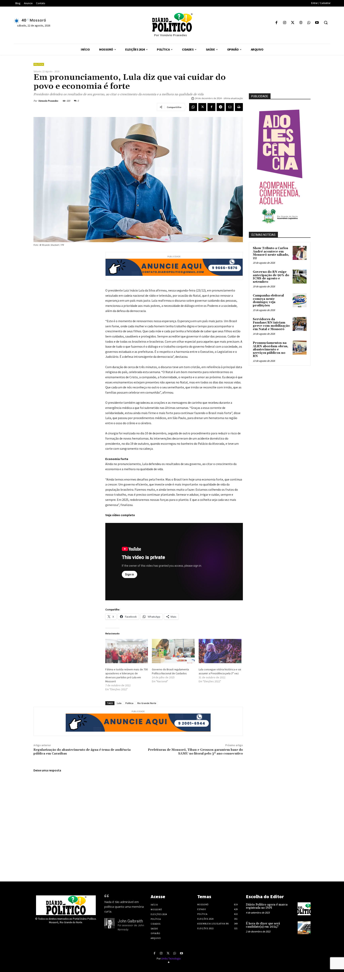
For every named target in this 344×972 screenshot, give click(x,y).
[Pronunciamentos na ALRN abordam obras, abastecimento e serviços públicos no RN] (300, 348)
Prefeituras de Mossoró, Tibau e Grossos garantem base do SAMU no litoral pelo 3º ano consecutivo (195, 752)
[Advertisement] (288, 411)
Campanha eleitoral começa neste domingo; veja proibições (268, 300)
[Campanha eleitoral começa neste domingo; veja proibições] (300, 300)
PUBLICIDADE (259, 96)
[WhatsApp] (309, 23)
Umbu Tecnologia (171, 958)
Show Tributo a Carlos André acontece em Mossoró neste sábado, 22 (271, 253)
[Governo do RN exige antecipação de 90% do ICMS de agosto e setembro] (300, 277)
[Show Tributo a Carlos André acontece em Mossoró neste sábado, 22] (300, 253)
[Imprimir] (239, 107)
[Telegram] (221, 107)
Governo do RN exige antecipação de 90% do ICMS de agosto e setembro (271, 277)
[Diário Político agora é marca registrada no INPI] (304, 908)
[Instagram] (284, 23)
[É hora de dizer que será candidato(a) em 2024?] (304, 927)
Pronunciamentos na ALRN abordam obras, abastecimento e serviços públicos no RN (270, 349)
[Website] (301, 23)
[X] (293, 23)
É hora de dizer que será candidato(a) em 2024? (263, 925)
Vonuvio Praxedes (48, 100)
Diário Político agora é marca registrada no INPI (266, 906)
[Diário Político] (171, 22)
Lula (119, 703)
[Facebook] (276, 23)
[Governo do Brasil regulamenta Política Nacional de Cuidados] (173, 651)
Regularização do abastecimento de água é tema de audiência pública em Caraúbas (82, 752)
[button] (325, 22)
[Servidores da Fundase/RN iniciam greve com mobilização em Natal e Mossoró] (300, 324)
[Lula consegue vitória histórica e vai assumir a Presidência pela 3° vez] (220, 651)
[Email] (230, 107)
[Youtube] (317, 23)
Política (38, 64)
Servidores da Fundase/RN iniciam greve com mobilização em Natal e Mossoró (271, 324)
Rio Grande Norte (146, 703)
